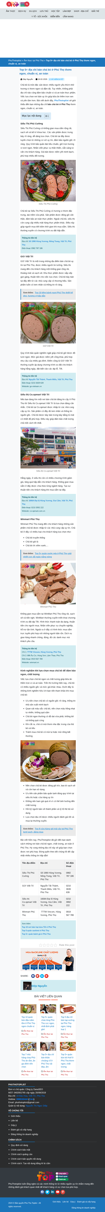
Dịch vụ (22, 11)
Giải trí (95, 11)
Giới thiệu (15, 1116)
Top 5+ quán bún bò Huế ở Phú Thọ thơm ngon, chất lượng (67, 1060)
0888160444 (22, 1099)
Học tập (55, 11)
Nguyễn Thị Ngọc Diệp (36, 1106)
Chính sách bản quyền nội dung (26, 1159)
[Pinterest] (63, 1192)
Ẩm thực (10, 11)
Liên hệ (14, 1120)
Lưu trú (44, 11)
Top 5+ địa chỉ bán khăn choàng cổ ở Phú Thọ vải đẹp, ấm (47, 1060)
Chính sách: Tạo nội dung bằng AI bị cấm (30, 1163)
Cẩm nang (68, 16)
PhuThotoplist (14, 60)
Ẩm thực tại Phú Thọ (34, 60)
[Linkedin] (52, 1192)
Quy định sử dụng (19, 1145)
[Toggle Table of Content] (45, 116)
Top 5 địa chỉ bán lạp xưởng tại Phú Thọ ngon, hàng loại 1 (67, 1023)
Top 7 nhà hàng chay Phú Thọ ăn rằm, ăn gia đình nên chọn (28, 1060)
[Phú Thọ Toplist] (18, 4)
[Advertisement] (52, 38)
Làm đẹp (67, 11)
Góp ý (14, 1125)
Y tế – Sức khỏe (39, 16)
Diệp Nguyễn (28, 79)
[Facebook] (42, 1192)
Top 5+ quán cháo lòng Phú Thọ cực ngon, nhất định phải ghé (47, 1023)
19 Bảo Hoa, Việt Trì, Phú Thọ (30, 1096)
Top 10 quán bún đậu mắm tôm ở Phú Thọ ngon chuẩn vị (28, 1021)
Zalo (31, 1099)
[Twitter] (47, 1192)
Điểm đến (55, 16)
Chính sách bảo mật (20, 1150)
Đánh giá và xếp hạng (21, 1129)
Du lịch (33, 11)
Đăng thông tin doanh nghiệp (24, 1134)
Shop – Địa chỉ (81, 11)
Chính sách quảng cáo (21, 1154)
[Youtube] (57, 1192)
